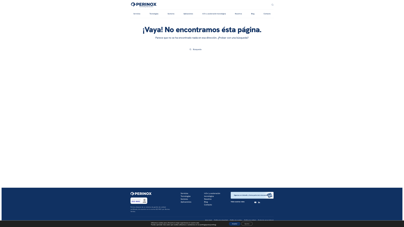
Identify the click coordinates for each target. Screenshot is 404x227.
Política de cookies (236, 220)
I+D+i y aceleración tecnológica (214, 14)
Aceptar (234, 224)
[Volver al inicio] (143, 4)
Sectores (184, 199)
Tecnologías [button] (154, 14)
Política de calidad (250, 220)
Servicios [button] (136, 14)
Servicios (184, 193)
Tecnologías (186, 196)
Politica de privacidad (221, 220)
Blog (252, 14)
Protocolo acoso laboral (266, 220)
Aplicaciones (186, 202)
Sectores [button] (171, 14)
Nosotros (238, 14)
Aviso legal (208, 220)
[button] (272, 5)
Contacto (267, 14)
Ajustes (247, 224)
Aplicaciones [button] (188, 14)
